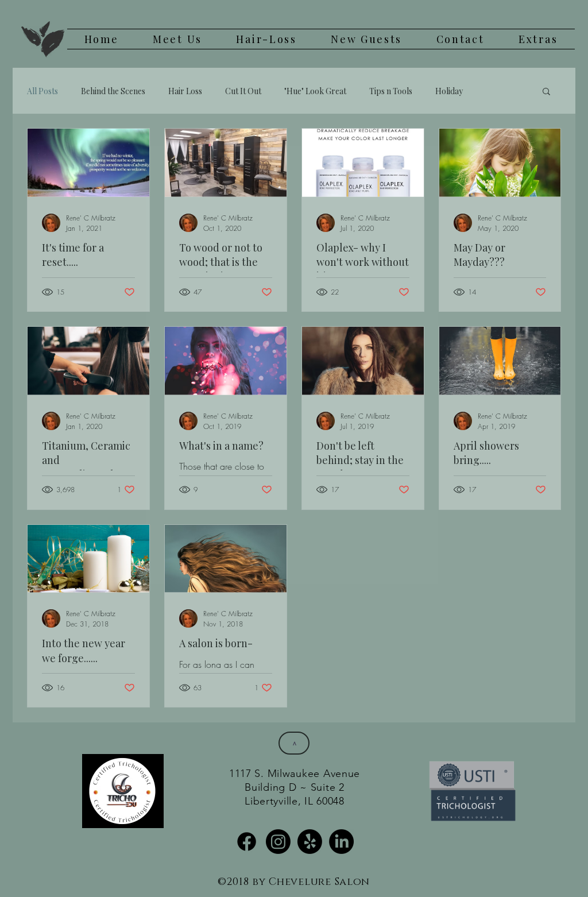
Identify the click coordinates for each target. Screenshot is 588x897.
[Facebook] (246, 841)
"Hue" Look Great (315, 91)
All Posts (42, 91)
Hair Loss (185, 91)
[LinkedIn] (341, 841)
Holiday (449, 91)
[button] (546, 92)
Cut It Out (243, 91)
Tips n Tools (390, 91)
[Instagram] (278, 841)
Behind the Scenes (113, 91)
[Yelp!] (309, 841)
